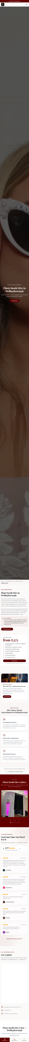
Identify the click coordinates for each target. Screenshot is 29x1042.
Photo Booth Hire (9, 581)
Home (2, 581)
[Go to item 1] (9, 822)
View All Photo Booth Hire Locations (15, 771)
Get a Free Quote (7, 629)
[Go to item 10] (19, 822)
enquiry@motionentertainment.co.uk (12, 1007)
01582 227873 (7, 1010)
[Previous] (10, 820)
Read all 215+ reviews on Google (14, 938)
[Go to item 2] (10, 822)
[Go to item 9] (18, 822)
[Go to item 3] (11, 822)
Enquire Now (14, 300)
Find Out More (7, 696)
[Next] (18, 820)
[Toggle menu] (26, 4)
